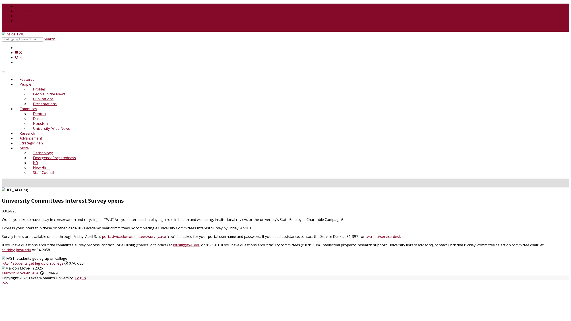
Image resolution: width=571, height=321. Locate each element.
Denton (39, 113)
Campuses (28, 108)
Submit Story (12, 29)
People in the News (49, 94)
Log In (80, 278)
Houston (40, 123)
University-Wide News (51, 128)
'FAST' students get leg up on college (33, 263)
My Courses (25, 10)
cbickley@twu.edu (16, 249)
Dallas (38, 118)
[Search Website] (18, 57)
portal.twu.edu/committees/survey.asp (134, 236)
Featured (27, 79)
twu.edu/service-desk (383, 236)
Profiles (39, 89)
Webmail (22, 20)
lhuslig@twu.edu (186, 245)
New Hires (41, 167)
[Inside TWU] (13, 34)
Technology (43, 152)
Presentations (45, 103)
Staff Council (43, 172)
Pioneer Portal (27, 15)
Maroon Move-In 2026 (20, 273)
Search (49, 39)
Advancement (31, 138)
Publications (43, 99)
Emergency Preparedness (54, 157)
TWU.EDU (23, 6)
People (25, 84)
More (24, 148)
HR (35, 162)
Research (27, 133)
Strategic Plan (31, 143)
